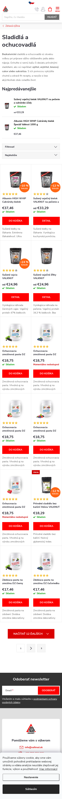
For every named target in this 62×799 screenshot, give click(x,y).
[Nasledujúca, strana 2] (31, 648)
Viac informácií (48, 769)
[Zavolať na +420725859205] (37, 9)
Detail (46, 220)
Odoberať (48, 690)
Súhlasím (31, 789)
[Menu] (57, 8)
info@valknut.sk (34, 747)
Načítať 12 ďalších (28, 634)
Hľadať (52, 17)
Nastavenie (31, 777)
